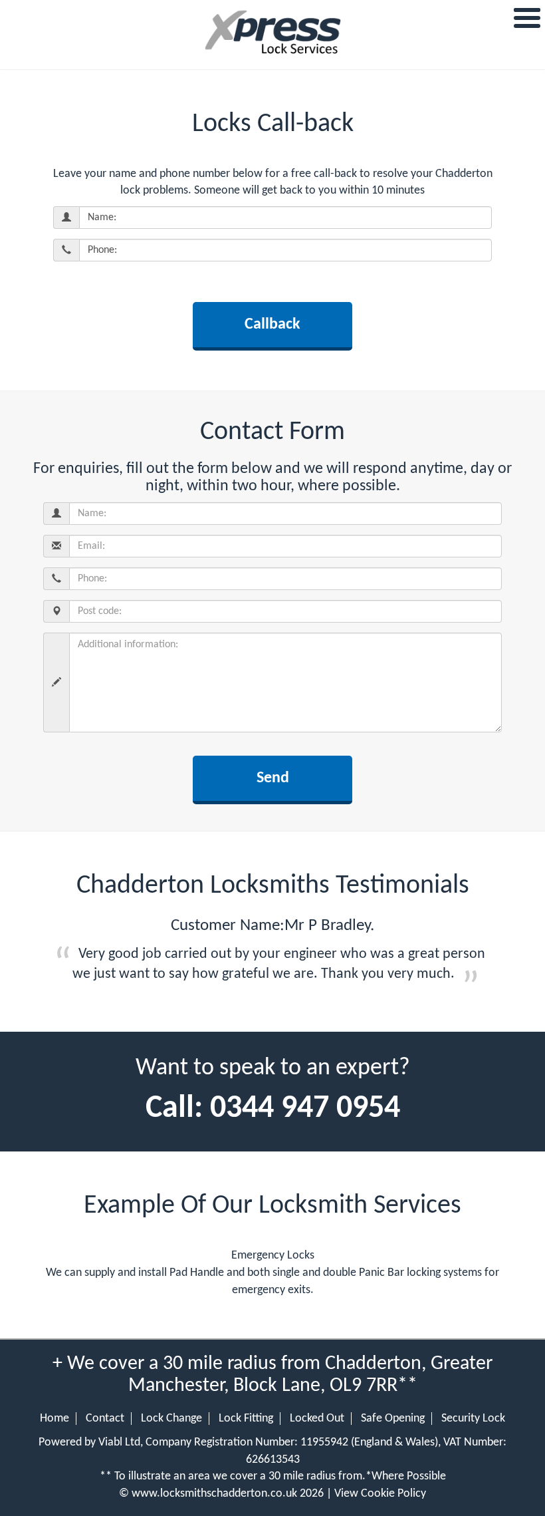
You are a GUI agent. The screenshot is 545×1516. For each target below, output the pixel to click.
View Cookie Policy (380, 1493)
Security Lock (473, 1418)
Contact (105, 1418)
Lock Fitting (246, 1418)
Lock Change (171, 1418)
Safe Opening (393, 1418)
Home (54, 1418)
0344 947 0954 (305, 1109)
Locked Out (317, 1418)
